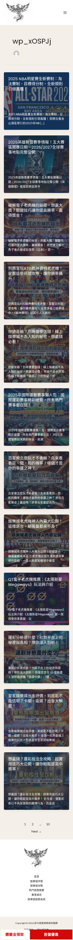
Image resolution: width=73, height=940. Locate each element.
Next (36, 831)
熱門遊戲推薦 (36, 890)
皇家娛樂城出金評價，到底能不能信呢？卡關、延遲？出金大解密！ (35, 701)
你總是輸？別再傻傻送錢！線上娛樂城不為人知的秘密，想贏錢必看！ (35, 336)
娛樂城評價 (36, 881)
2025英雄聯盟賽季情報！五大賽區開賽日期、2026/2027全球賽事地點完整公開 (36, 147)
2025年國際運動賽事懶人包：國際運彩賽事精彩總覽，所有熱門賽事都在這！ (36, 400)
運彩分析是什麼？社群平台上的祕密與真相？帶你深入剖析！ (35, 640)
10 (48, 824)
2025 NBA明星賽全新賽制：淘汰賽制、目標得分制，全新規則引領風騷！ (35, 84)
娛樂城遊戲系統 (36, 899)
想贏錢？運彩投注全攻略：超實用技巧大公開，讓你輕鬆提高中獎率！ (35, 764)
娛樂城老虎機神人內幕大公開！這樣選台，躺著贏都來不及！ (35, 524)
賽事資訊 (37, 894)
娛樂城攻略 (36, 885)
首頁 (36, 876)
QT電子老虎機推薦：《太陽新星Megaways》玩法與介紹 (35, 582)
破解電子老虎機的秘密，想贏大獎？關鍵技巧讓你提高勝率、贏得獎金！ (35, 210)
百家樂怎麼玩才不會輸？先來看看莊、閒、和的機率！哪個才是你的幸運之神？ (35, 463)
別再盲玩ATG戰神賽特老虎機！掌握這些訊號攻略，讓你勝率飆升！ (35, 273)
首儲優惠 (51, 934)
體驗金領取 (14, 934)
